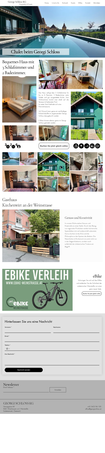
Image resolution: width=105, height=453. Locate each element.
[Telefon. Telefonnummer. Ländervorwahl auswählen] (8, 348)
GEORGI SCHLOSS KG (18, 403)
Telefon (7, 345)
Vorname (8, 327)
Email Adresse (8, 387)
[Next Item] (99, 172)
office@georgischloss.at (93, 409)
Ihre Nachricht (10, 354)
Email (7, 336)
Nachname (56, 327)
